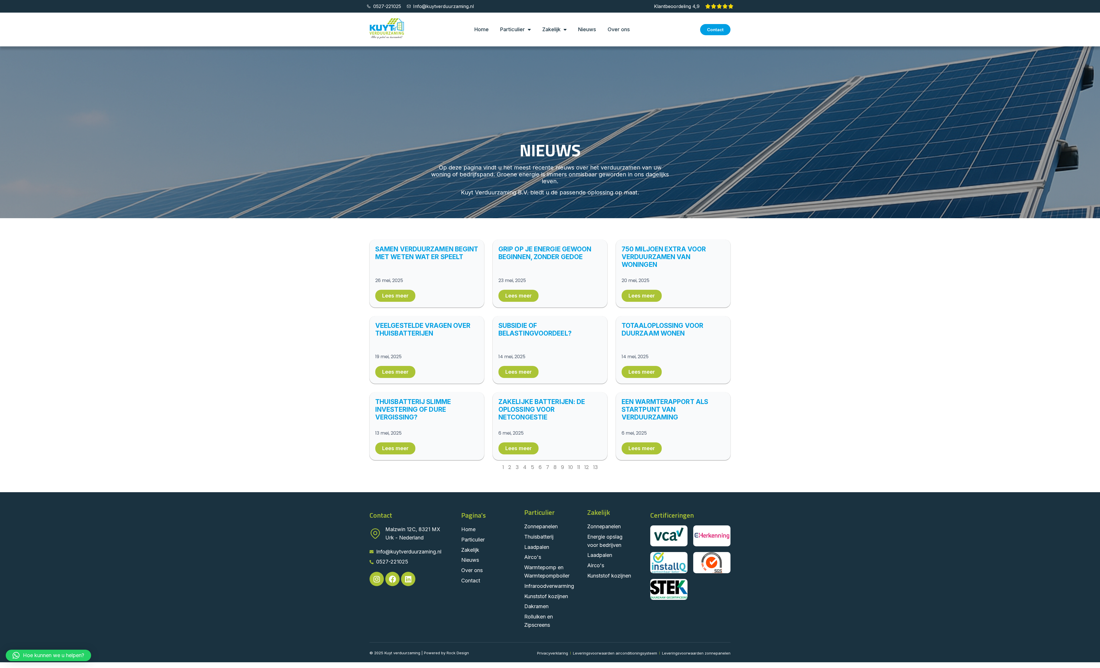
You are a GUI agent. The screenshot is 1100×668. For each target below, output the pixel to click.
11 (578, 467)
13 (595, 467)
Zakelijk (551, 29)
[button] (48, 655)
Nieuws (587, 29)
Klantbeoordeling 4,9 (677, 6)
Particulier (512, 29)
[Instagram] (377, 579)
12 (586, 467)
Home (481, 29)
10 (570, 467)
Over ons (619, 29)
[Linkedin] (408, 579)
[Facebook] (392, 579)
